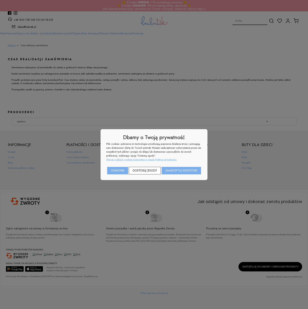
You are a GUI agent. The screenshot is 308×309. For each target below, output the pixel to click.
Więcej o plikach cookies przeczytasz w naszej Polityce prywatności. (141, 159)
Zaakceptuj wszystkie (181, 170)
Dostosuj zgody (145, 170)
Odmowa (117, 170)
